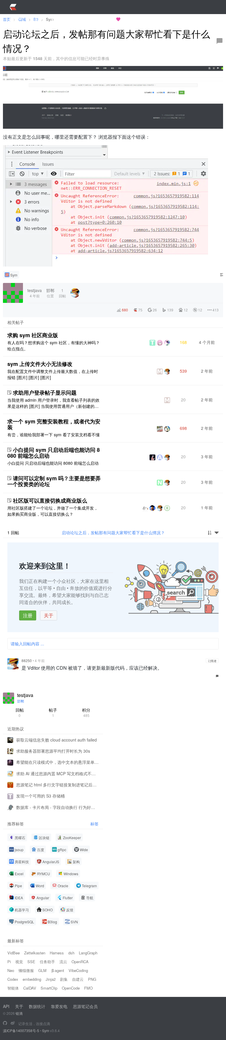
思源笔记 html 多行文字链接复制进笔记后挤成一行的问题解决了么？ (57, 785)
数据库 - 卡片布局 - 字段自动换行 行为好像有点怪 (57, 807)
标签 (94, 824)
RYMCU (43, 873)
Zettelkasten (34, 953)
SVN (74, 921)
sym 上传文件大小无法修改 (39, 364)
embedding (32, 979)
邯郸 (20, 700)
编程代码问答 (141, 19)
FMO (88, 988)
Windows (71, 873)
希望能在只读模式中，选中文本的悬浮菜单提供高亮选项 (57, 762)
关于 (48, 615)
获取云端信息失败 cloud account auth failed (56, 740)
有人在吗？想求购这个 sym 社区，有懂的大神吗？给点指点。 (53, 346)
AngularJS (50, 861)
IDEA (19, 897)
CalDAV (29, 988)
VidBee (13, 953)
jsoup (19, 849)
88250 (26, 660)
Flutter (68, 897)
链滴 (19, 1013)
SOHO (47, 909)
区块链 (44, 837)
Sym (13, 274)
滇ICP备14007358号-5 (21, 1030)
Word (40, 885)
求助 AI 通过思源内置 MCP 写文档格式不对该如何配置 (57, 773)
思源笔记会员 (85, 1006)
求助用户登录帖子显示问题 (45, 392)
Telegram (89, 885)
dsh (71, 953)
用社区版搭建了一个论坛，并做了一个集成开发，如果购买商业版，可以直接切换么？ (52, 511)
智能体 (13, 988)
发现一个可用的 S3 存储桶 (40, 796)
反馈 (69, 909)
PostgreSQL (24, 921)
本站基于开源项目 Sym (93, 19)
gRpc (62, 849)
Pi (9, 961)
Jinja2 (51, 979)
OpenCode (71, 988)
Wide (84, 849)
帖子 (53, 712)
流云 (63, 961)
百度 (40, 849)
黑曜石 (20, 837)
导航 (89, 897)
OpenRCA (80, 961)
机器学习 (22, 909)
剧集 (64, 979)
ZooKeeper (72, 837)
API (6, 1006)
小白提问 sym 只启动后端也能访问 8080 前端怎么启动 (53, 452)
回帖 (20, 712)
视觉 (19, 961)
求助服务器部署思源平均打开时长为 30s (53, 751)
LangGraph (88, 953)
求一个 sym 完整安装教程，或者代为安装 (53, 424)
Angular (42, 897)
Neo (10, 970)
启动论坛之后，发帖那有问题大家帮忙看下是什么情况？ (113, 532)
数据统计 (37, 1006)
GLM (42, 970)
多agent (57, 970)
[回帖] (219, 41)
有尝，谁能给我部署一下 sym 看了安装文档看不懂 (53, 434)
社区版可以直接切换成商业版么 (50, 500)
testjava (25, 695)
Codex (12, 979)
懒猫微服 (26, 970)
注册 (27, 615)
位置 (50, 292)
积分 (86, 712)
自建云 (78, 979)
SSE (31, 961)
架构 (76, 861)
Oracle (63, 885)
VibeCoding (78, 970)
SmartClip (49, 988)
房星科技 (22, 861)
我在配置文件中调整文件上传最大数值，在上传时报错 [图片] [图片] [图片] (52, 374)
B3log (52, 921)
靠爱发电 (59, 1006)
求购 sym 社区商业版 (32, 335)
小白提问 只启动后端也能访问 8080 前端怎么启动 (53, 463)
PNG (92, 979)
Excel (19, 873)
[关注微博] (13, 1023)
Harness (57, 953)
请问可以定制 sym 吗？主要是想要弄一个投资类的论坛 (54, 481)
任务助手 (47, 961)
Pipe (18, 885)
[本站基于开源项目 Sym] (5, 1023)
